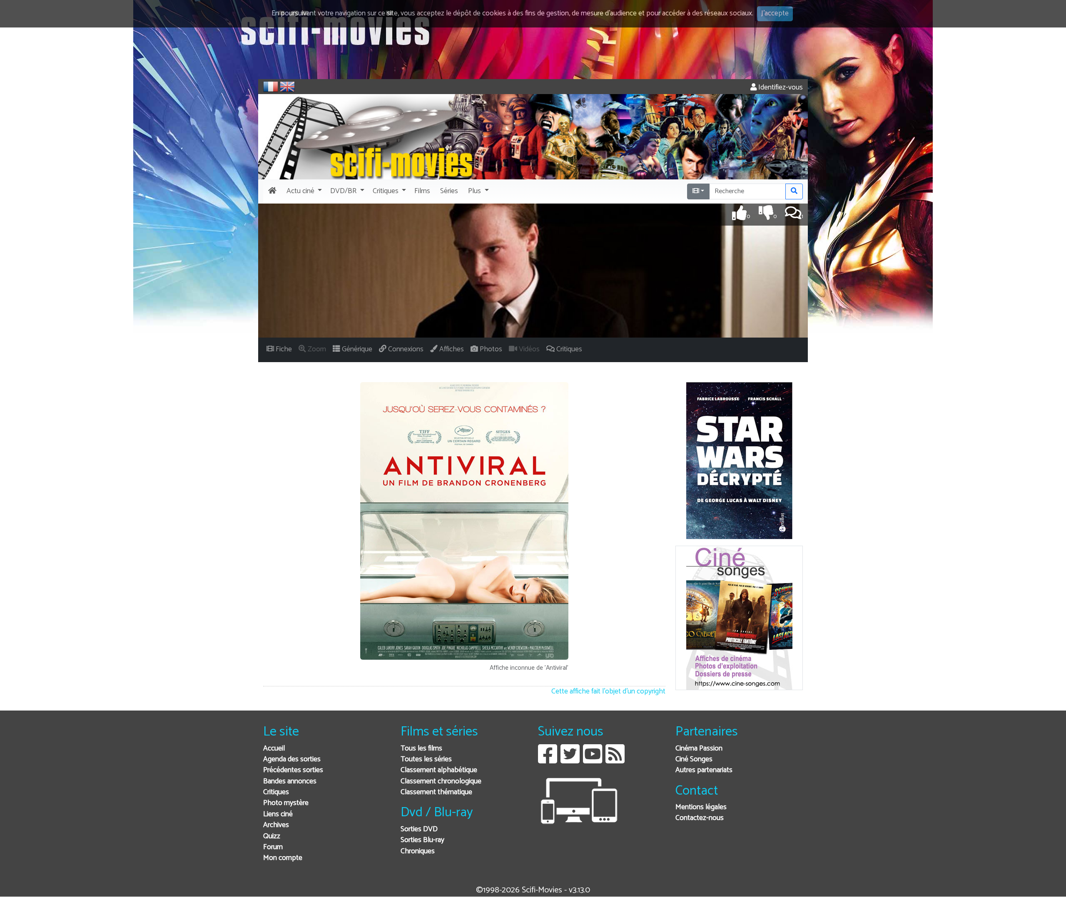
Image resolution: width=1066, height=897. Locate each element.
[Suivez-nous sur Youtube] (592, 760)
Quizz (271, 836)
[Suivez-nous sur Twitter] (570, 760)
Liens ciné (278, 814)
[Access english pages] (287, 86)
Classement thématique (436, 792)
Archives (276, 825)
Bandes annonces (289, 781)
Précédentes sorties (293, 770)
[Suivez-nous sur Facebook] (547, 760)
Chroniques (418, 851)
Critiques (276, 792)
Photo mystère (286, 803)
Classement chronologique (441, 781)
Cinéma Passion (698, 749)
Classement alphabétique (439, 770)
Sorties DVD (419, 829)
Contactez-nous (699, 818)
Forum (273, 847)
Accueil (274, 749)
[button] (303, 191)
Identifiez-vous (780, 88)
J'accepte (775, 13)
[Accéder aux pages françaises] (270, 86)
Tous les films (421, 749)
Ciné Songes (693, 759)
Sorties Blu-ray (422, 840)
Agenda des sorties (292, 759)
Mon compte (282, 858)
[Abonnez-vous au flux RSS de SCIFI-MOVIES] (615, 760)
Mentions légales (701, 807)
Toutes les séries (426, 759)
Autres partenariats (703, 770)
